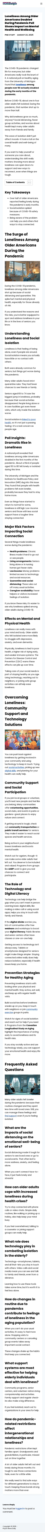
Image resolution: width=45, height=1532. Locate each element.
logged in (20, 1508)
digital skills (10, 770)
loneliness (21, 84)
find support (11, 1115)
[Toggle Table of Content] (28, 182)
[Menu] (41, 4)
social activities (16, 767)
